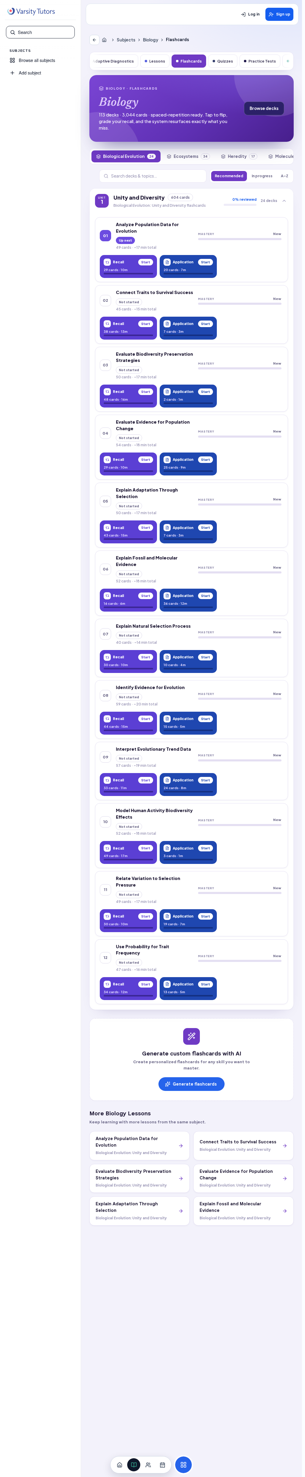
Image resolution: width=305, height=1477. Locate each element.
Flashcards (191, 61)
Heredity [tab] (241, 156)
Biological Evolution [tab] (128, 156)
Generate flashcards (195, 1084)
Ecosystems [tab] (191, 156)
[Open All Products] (183, 1464)
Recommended (229, 176)
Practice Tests (262, 61)
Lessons (157, 61)
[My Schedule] (162, 1464)
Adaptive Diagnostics (113, 61)
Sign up (283, 14)
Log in (254, 14)
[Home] (105, 39)
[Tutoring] (148, 1464)
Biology (150, 39)
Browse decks (264, 108)
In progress (262, 176)
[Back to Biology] (94, 39)
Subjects (126, 39)
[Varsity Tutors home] (31, 11)
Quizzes (225, 61)
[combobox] (44, 32)
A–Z (284, 176)
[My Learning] (133, 1464)
